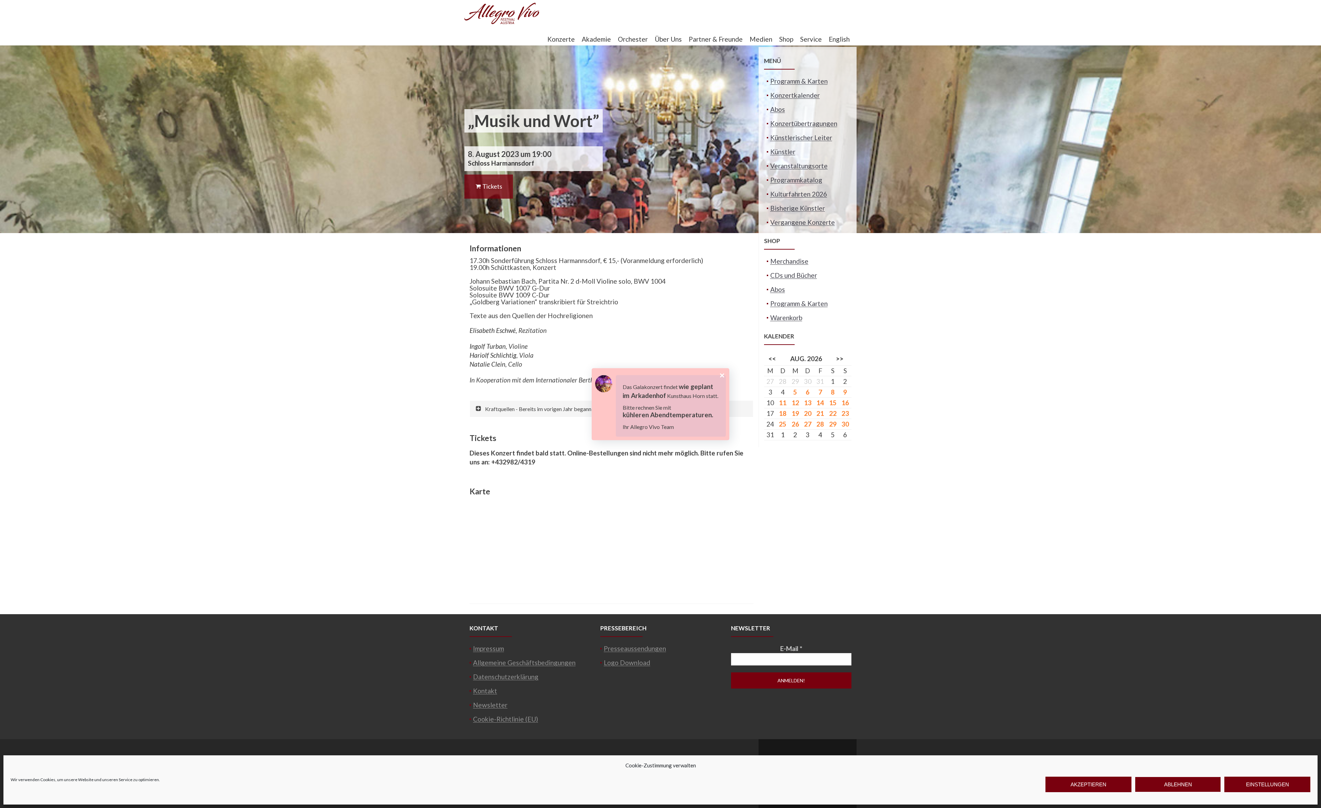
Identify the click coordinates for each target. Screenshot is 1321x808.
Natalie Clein (487, 364)
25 (782, 424)
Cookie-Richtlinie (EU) (505, 719)
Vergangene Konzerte (802, 222)
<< (772, 359)
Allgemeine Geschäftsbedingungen (524, 663)
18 (782, 413)
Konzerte (561, 39)
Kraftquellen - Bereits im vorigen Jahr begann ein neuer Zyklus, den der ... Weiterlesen (584, 409)
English (839, 39)
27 (808, 424)
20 (808, 413)
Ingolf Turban (488, 346)
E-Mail (791, 648)
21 (820, 413)
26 (795, 424)
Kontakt (485, 691)
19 (795, 413)
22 (833, 413)
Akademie (596, 39)
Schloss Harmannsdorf (501, 163)
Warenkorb (786, 318)
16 (845, 403)
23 (845, 413)
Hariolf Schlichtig (493, 355)
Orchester (633, 39)
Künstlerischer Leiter (801, 137)
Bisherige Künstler (797, 208)
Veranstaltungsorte (799, 166)
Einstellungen (1267, 784)
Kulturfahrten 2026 (798, 194)
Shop (786, 39)
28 (820, 424)
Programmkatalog (796, 180)
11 (782, 403)
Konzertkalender (795, 95)
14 (820, 403)
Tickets (491, 186)
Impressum (488, 648)
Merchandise (789, 261)
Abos (777, 109)
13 (808, 403)
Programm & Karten (799, 81)
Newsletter (490, 705)
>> (840, 359)
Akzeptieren (1088, 784)
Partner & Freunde (716, 39)
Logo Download (627, 663)
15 (833, 403)
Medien (761, 39)
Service (811, 39)
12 (795, 403)
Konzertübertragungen (803, 123)
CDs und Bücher (793, 275)
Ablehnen (1178, 784)
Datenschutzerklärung (505, 677)
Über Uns (668, 39)
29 (833, 424)
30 (845, 424)
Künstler (782, 152)
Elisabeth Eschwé (493, 330)
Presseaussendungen (635, 648)
